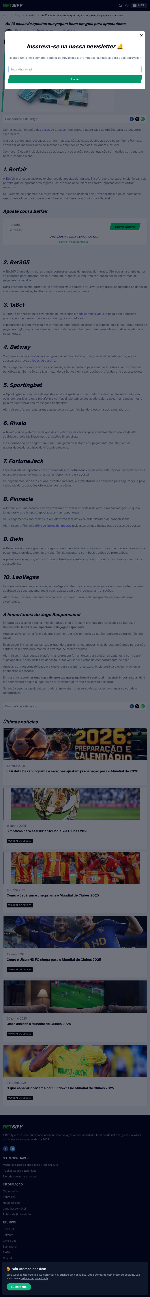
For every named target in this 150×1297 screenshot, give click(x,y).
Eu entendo (19, 1287)
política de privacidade (34, 1278)
